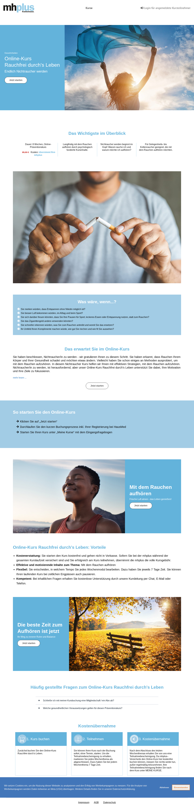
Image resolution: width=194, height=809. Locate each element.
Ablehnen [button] (164, 787)
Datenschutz (109, 802)
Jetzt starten (15, 80)
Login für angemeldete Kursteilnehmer (167, 8)
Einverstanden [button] (181, 787)
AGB (96, 802)
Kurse (89, 8)
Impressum (83, 802)
